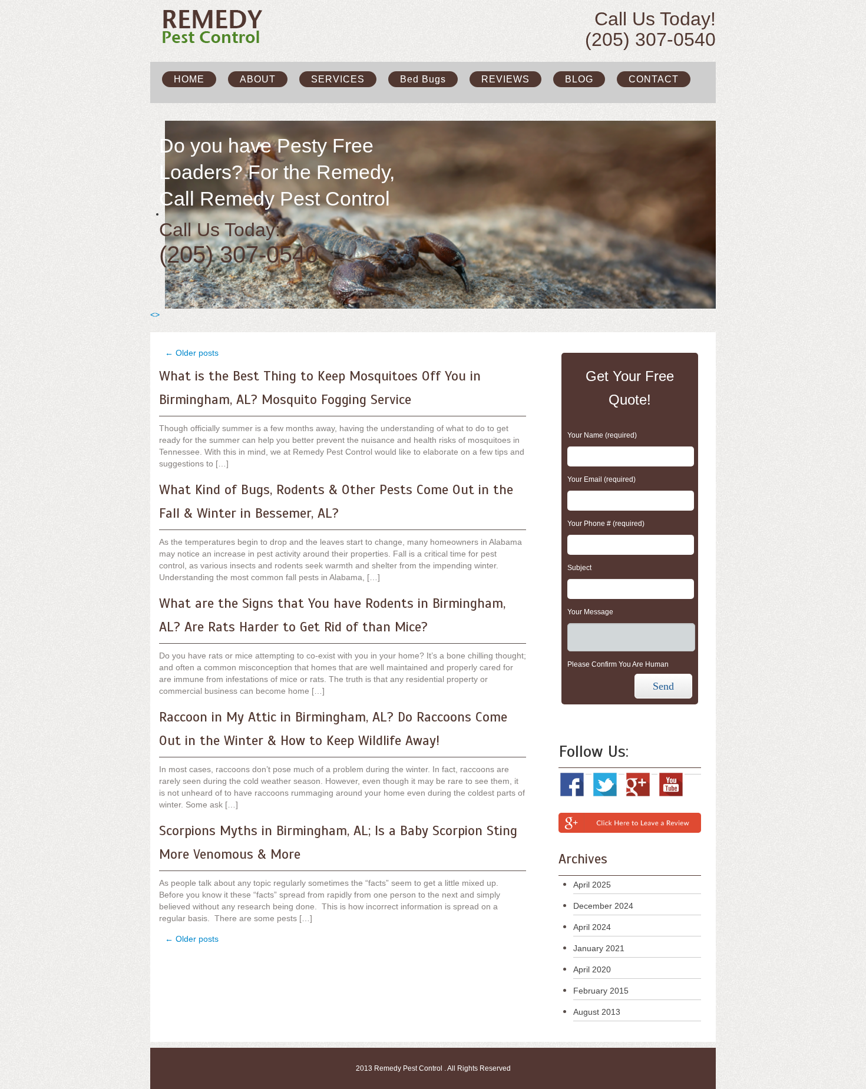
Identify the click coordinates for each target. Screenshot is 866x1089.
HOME (189, 79)
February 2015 (601, 990)
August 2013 (596, 1012)
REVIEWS (505, 79)
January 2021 (598, 948)
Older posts (192, 353)
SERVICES (338, 79)
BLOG (579, 79)
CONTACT (654, 79)
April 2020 (592, 969)
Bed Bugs (423, 79)
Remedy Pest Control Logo (216, 26)
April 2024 (592, 927)
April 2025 (592, 884)
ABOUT (258, 79)
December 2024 (603, 906)
